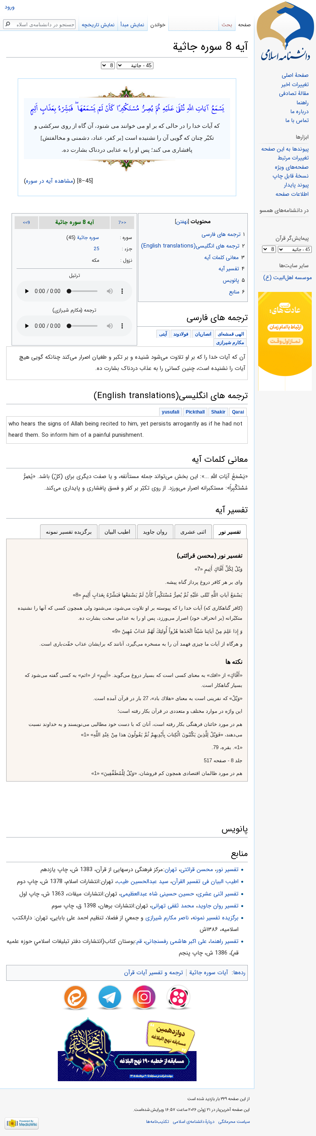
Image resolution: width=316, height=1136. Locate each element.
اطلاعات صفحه (292, 194)
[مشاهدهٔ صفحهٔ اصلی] (285, 31)
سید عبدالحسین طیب (142, 881)
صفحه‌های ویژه (292, 167)
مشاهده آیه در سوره (49, 181)
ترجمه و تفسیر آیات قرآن (153, 972)
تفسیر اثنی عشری (218, 894)
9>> (26, 222)
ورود (10, 7)
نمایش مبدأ (132, 25)
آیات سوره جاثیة (208, 972)
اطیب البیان (117, 532)
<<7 (122, 222)
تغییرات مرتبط (293, 158)
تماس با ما (297, 120)
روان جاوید (155, 532)
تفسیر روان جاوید (218, 905)
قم (139, 941)
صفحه (244, 25)
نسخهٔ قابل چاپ (290, 176)
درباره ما (299, 111)
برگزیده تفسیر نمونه (69, 532)
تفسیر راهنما (224, 941)
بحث (227, 25)
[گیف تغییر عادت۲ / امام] (285, 341)
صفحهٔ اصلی (295, 75)
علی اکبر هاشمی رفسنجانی (176, 941)
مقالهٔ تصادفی (294, 93)
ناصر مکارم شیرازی (167, 917)
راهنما (302, 102)
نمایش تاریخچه (98, 25)
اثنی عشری (193, 532)
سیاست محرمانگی (234, 1121)
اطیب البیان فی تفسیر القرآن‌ (205, 881)
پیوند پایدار (296, 185)
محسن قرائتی (196, 869)
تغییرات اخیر (295, 84)
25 (96, 249)
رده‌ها (239, 972)
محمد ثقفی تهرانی (172, 905)
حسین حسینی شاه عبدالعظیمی (157, 894)
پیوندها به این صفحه (285, 149)
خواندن (157, 25)
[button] (241, 219)
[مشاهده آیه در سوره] (127, 91)
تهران (171, 869)
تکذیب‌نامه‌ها (157, 1121)
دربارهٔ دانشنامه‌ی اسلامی (193, 1121)
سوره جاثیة (88, 238)
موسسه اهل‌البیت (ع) (287, 277)
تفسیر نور (230, 532)
